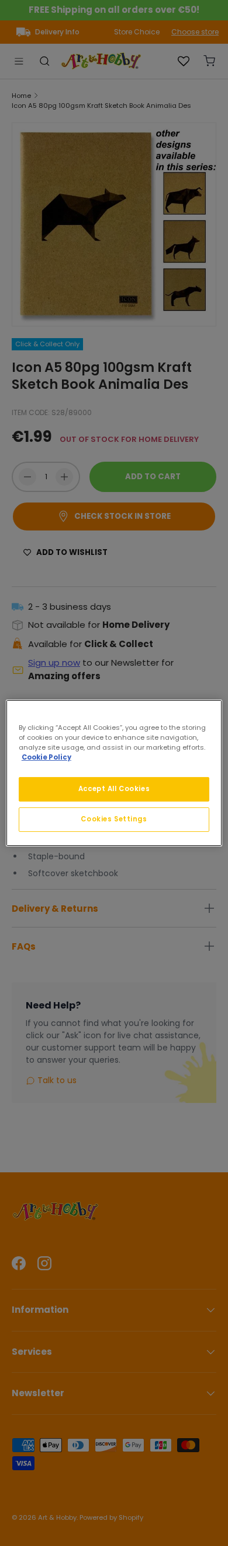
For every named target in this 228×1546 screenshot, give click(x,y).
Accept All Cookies (114, 788)
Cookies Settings (114, 819)
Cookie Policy (46, 757)
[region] (114, 773)
